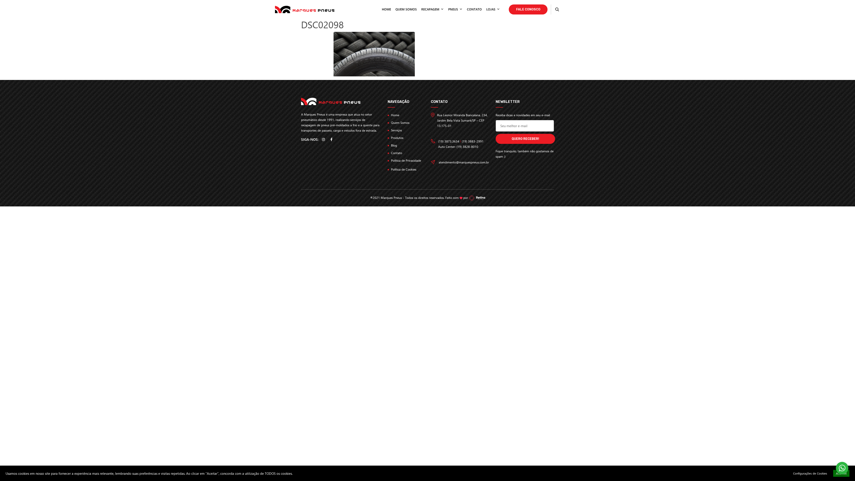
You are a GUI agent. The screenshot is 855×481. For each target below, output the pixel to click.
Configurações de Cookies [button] (810, 473)
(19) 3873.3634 (448, 141)
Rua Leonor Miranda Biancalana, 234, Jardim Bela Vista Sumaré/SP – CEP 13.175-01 (462, 120)
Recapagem (430, 9)
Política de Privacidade (406, 160)
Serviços (396, 130)
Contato (474, 9)
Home (386, 9)
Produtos (397, 138)
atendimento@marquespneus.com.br (464, 162)
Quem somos (406, 9)
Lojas (490, 9)
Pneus (453, 9)
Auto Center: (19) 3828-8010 (458, 147)
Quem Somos (400, 122)
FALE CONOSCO (528, 9)
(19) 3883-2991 (473, 141)
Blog (394, 145)
